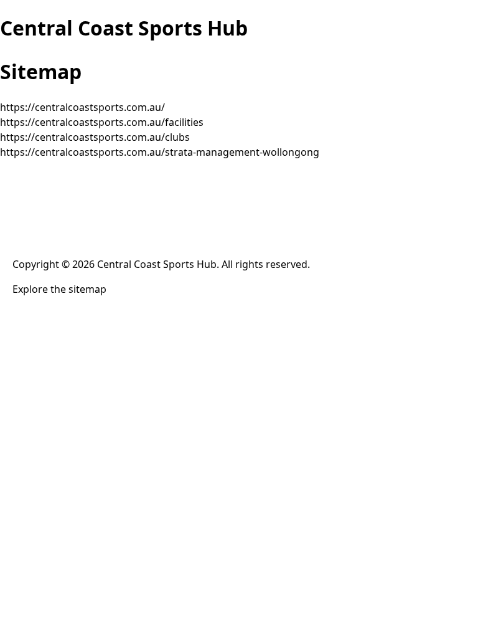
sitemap (87, 289)
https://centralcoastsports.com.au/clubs (95, 137)
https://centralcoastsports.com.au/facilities (102, 122)
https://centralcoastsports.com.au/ (82, 107)
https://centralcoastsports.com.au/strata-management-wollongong (159, 152)
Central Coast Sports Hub (124, 27)
